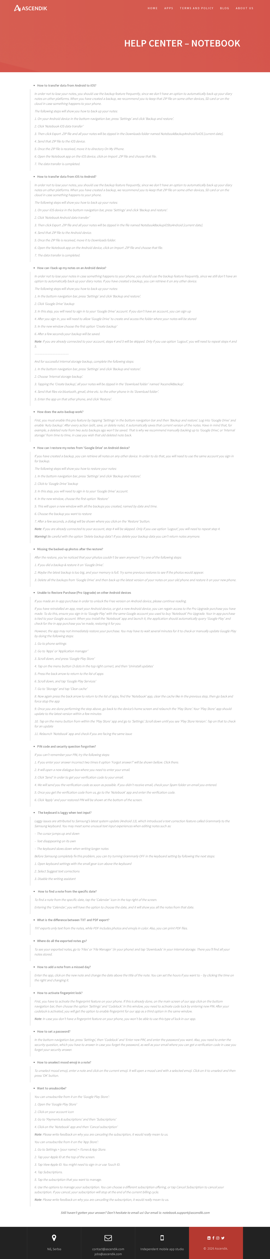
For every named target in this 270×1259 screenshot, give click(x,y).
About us (245, 8)
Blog (224, 8)
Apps (168, 8)
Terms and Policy (197, 8)
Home (153, 8)
